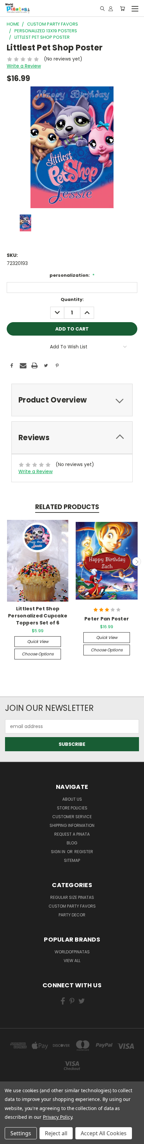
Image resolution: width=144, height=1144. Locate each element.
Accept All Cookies (104, 1133)
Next (136, 561)
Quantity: (72, 299)
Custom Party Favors (72, 906)
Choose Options (38, 654)
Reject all (56, 1133)
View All (72, 960)
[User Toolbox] (110, 8)
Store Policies (72, 808)
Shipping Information (72, 825)
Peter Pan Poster (106, 618)
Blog (72, 843)
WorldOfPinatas (72, 952)
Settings (20, 1133)
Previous (7, 561)
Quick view (38, 641)
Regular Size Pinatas (72, 897)
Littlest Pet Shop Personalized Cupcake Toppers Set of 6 (37, 615)
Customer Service (72, 816)
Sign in (58, 851)
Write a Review (24, 66)
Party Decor (72, 915)
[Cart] (122, 8)
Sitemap (72, 860)
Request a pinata (72, 834)
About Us (72, 799)
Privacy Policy (57, 1117)
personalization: (72, 275)
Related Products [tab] (67, 506)
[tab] (72, 400)
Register (83, 851)
